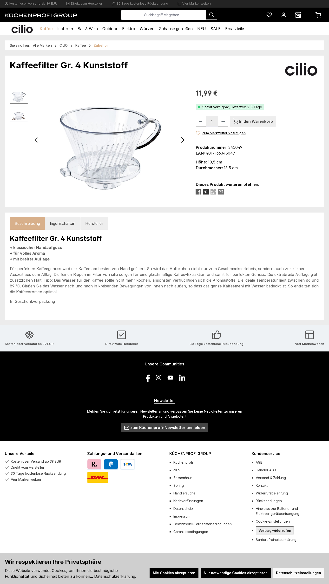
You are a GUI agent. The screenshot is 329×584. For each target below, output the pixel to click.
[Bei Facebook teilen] (198, 191)
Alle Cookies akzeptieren (174, 573)
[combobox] (163, 15)
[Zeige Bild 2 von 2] (113, 186)
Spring (178, 485)
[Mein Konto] (284, 15)
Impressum (181, 516)
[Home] (22, 28)
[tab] (27, 223)
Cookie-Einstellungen (273, 521)
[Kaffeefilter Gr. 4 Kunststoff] (109, 140)
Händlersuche (184, 493)
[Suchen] (211, 15)
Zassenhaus (182, 478)
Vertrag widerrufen (274, 530)
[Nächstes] (182, 140)
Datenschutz (183, 508)
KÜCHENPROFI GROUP (190, 453)
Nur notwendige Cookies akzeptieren (236, 573)
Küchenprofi (183, 462)
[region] (98, 140)
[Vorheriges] (36, 140)
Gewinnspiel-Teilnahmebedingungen (202, 524)
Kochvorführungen (188, 501)
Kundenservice (266, 453)
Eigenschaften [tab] (62, 223)
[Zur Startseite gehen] (41, 15)
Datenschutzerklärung (114, 576)
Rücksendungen (269, 501)
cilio (176, 470)
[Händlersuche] (298, 15)
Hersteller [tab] (94, 223)
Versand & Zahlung (271, 478)
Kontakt (262, 485)
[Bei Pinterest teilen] (206, 191)
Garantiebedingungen (190, 532)
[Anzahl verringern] (201, 121)
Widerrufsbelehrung (272, 493)
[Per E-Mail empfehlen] (220, 191)
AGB (259, 462)
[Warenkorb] (318, 15)
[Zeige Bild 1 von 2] (105, 186)
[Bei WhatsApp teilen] (213, 191)
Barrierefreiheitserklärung (276, 540)
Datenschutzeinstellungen (298, 573)
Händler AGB (266, 470)
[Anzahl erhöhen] (223, 121)
